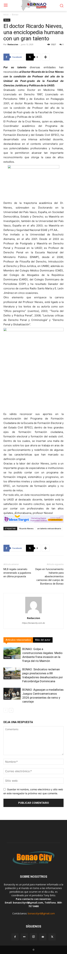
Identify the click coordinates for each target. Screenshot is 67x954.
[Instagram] (33, 936)
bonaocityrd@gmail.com (41, 913)
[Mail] (42, 936)
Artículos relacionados (18, 639)
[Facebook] (15, 936)
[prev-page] (5, 710)
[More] (45, 57)
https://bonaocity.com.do (33, 623)
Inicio (6, 14)
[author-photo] (33, 613)
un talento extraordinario (49, 528)
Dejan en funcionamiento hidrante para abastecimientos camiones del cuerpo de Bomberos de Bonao (49, 576)
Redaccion (13, 44)
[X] (52, 936)
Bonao (15, 14)
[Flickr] (24, 936)
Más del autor (43, 639)
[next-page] (11, 710)
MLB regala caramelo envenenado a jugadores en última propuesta (17, 573)
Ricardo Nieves (26, 528)
